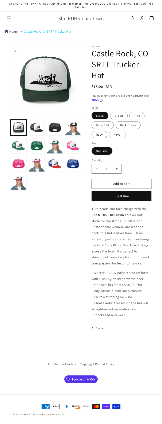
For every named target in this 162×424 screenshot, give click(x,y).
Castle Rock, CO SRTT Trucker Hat (48, 31)
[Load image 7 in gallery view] (55, 146)
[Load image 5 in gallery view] (19, 146)
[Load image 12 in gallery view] (73, 164)
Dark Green (128, 125)
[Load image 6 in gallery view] (37, 146)
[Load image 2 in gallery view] (37, 128)
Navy (99, 134)
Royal (117, 134)
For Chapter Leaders (62, 364)
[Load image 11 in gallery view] (55, 164)
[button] (9, 18)
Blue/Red (102, 125)
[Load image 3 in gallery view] (55, 128)
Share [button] (100, 328)
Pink (137, 116)
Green (119, 116)
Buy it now (121, 196)
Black (100, 116)
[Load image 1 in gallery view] (19, 128)
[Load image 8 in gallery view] (73, 146)
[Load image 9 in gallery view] (19, 164)
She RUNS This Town (30, 414)
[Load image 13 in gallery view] (19, 182)
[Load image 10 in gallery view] (37, 164)
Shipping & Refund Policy (97, 364)
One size (102, 151)
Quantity (97, 160)
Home (13, 31)
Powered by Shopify (53, 414)
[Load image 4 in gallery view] (73, 128)
